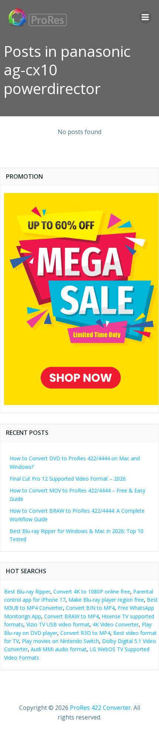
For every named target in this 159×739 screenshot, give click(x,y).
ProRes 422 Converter (100, 708)
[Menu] (145, 17)
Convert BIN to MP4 (90, 607)
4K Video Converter (115, 624)
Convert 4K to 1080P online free (91, 591)
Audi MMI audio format (59, 649)
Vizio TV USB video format (57, 624)
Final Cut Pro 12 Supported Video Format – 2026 (68, 478)
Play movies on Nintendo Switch (60, 641)
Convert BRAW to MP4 (71, 616)
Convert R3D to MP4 (85, 632)
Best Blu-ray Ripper (27, 591)
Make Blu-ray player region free (106, 599)
